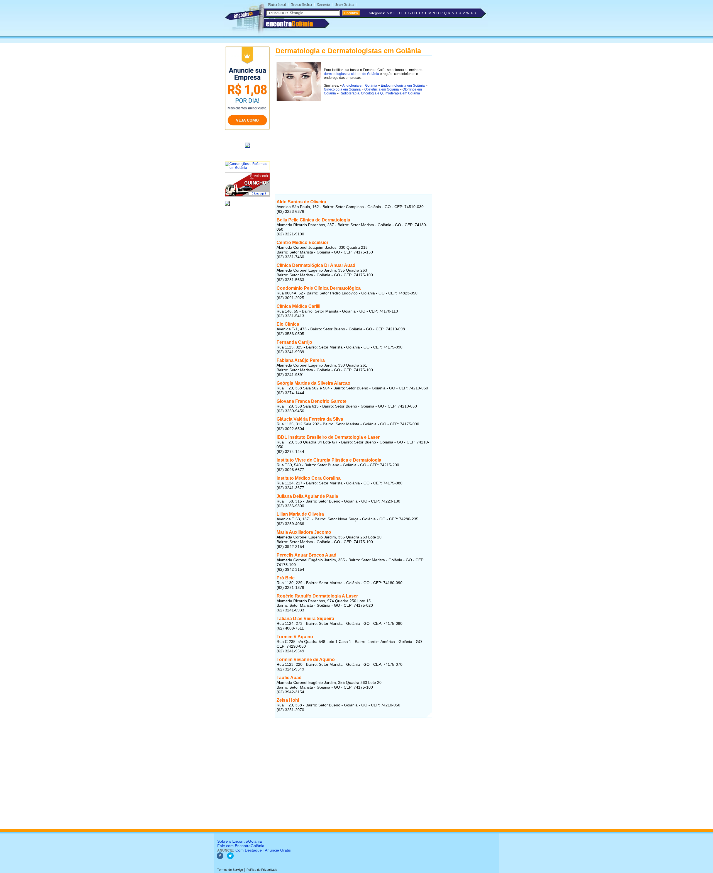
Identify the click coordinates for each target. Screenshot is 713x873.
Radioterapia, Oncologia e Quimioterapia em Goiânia (380, 93)
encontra (289, 23)
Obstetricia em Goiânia (381, 89)
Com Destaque (248, 850)
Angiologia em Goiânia (359, 85)
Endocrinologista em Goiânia (403, 85)
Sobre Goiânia (344, 4)
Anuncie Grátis (278, 850)
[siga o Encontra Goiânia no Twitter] (230, 858)
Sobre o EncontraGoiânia (239, 841)
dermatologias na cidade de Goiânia (351, 74)
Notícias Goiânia (301, 4)
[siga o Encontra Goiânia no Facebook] (220, 858)
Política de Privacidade (261, 869)
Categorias (323, 4)
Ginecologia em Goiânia (342, 89)
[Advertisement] (353, 142)
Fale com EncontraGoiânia (240, 845)
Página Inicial (277, 4)
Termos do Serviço (230, 869)
